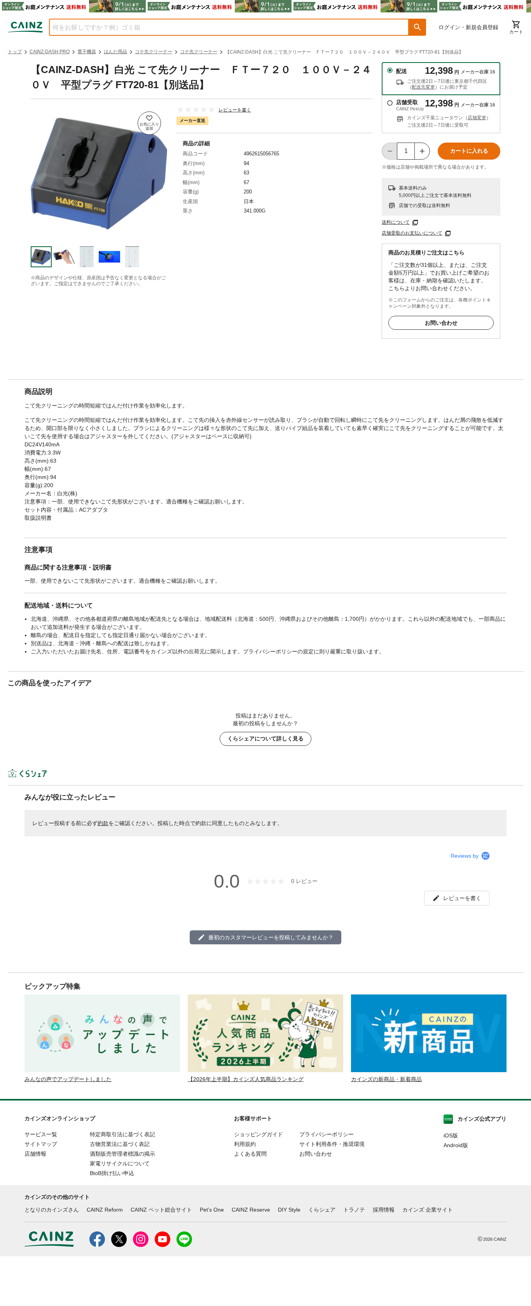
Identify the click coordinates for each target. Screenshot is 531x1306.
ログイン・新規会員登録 (468, 27)
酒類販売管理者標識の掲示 (122, 1154)
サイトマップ (40, 1144)
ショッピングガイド (258, 1134)
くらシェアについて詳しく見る (265, 738)
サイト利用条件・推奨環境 (332, 1144)
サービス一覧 (40, 1134)
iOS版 (451, 1135)
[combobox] (223, 27)
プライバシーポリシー (326, 1134)
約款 (103, 823)
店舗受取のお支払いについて (412, 233)
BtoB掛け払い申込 (112, 1173)
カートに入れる (469, 151)
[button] (417, 27)
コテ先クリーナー (153, 51)
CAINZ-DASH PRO (50, 51)
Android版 (456, 1145)
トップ (15, 51)
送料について (396, 222)
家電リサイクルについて (120, 1163)
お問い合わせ (441, 323)
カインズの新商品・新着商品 (386, 1079)
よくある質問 (250, 1154)
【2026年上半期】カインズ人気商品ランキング (246, 1079)
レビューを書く (234, 110)
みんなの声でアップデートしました (68, 1079)
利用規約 (245, 1144)
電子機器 (86, 51)
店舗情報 (35, 1154)
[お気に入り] (149, 123)
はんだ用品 (115, 51)
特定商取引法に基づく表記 (122, 1134)
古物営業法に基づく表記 (120, 1144)
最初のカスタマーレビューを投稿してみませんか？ (271, 937)
